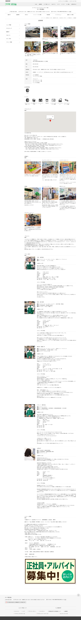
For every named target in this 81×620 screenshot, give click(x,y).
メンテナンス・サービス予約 (62, 1)
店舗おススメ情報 (70, 14)
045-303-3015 (14, 11)
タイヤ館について (47, 4)
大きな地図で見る (27, 132)
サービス (63, 4)
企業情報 (65, 611)
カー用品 (67, 4)
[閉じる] (52, 116)
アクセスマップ (9, 28)
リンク (24, 611)
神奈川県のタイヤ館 (62, 17)
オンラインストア (72, 1)
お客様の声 (73, 4)
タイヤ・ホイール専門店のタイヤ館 (46, 17)
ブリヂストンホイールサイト (42, 613)
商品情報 (48, 14)
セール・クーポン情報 (37, 14)
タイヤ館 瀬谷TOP (69, 17)
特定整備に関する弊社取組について (55, 611)
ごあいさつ (8, 35)
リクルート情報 (9, 42)
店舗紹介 (7, 31)
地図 (46, 61)
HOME (36, 4)
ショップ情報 (8, 24)
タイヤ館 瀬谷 (40, 9)
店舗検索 (40, 4)
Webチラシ (54, 4)
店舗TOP (9, 14)
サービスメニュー (58, 14)
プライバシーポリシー (32, 611)
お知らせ (26, 14)
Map (70, 11)
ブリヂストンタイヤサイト (19, 613)
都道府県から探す (55, 17)
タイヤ (58, 4)
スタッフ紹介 (8, 38)
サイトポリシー (42, 611)
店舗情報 (17, 14)
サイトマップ (16, 611)
